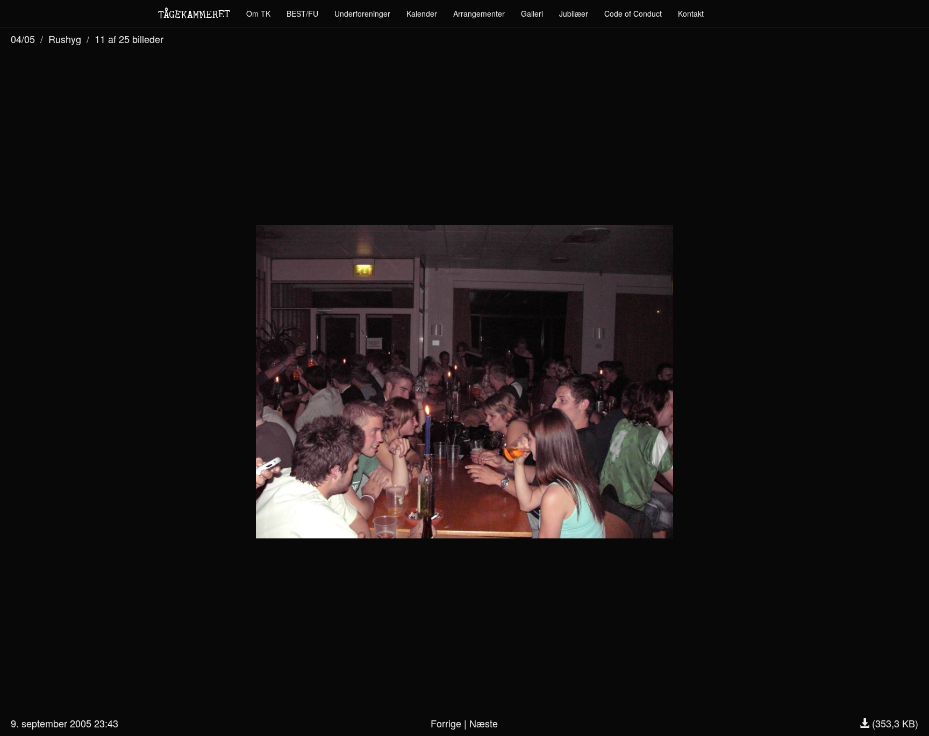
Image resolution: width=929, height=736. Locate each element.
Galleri (532, 13)
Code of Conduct (633, 13)
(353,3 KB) (893, 723)
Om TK (258, 13)
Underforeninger (362, 13)
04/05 (23, 39)
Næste (483, 723)
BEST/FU (302, 13)
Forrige (446, 723)
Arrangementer (479, 13)
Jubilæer (573, 13)
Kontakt (691, 13)
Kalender (421, 13)
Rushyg (64, 39)
